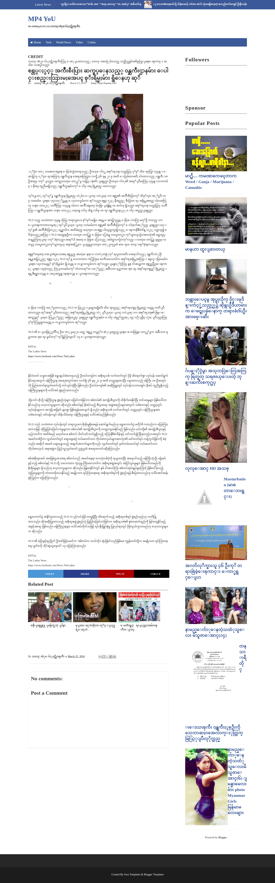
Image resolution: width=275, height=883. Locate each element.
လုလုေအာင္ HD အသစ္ (207, 468)
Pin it (120, 574)
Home (37, 42)
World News (63, 42)
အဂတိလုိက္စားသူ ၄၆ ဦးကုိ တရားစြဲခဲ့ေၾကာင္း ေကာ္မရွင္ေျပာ (213, 571)
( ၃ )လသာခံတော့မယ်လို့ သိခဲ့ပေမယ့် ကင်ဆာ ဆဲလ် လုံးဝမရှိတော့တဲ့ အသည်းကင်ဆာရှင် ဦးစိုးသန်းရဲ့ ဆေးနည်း (186, 4)
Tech (48, 42)
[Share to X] (107, 657)
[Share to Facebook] (111, 657)
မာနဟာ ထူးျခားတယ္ (205, 249)
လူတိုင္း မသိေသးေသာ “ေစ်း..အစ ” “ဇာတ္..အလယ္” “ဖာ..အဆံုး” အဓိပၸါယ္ (81, 4)
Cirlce (156, 574)
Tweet (49, 574)
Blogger (222, 837)
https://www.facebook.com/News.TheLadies (51, 356)
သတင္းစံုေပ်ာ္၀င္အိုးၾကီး (49, 83)
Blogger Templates (154, 874)
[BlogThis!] (104, 657)
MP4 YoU (42, 19)
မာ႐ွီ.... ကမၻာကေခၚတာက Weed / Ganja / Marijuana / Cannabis (211, 182)
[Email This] (100, 657)
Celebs (92, 42)
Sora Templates (132, 874)
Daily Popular (104, 83)
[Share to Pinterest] (114, 657)
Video (79, 42)
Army (93, 83)
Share (85, 574)
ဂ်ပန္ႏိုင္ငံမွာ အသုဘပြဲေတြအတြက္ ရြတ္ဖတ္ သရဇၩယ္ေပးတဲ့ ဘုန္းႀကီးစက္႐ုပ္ (215, 376)
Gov (114, 83)
